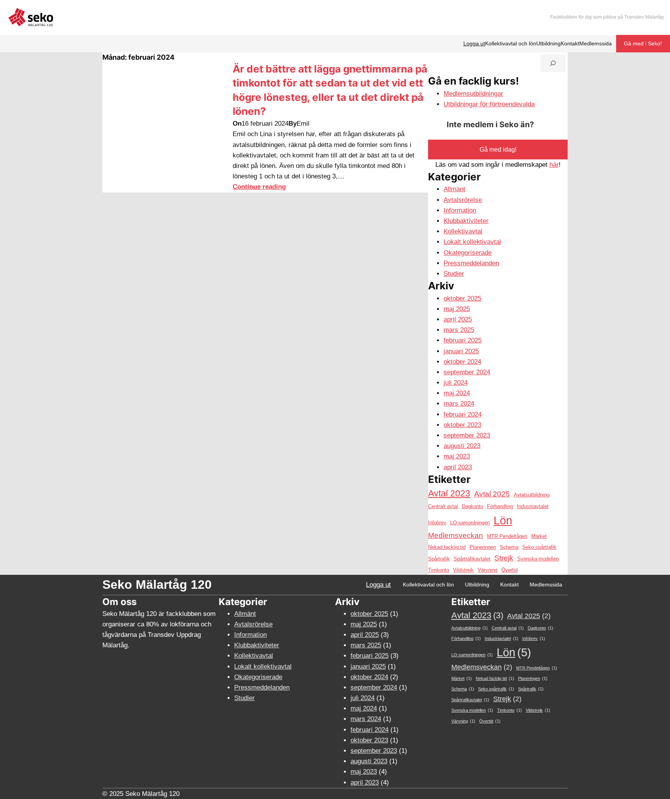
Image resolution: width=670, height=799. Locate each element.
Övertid (509, 570)
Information (460, 210)
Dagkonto (472, 506)
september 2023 (467, 435)
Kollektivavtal (463, 231)
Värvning (487, 570)
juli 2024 (456, 382)
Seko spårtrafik (539, 547)
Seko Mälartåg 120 (157, 584)
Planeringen (483, 547)
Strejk (503, 558)
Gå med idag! (498, 149)
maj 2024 (457, 393)
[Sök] (553, 63)
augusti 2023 (462, 446)
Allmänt (454, 189)
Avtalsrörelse (463, 200)
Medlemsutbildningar (473, 93)
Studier (454, 273)
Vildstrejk (463, 570)
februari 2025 (463, 340)
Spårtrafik (439, 559)
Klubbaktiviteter (466, 221)
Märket (539, 536)
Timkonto (438, 570)
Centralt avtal (443, 506)
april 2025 (458, 319)
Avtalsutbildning (531, 495)
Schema (509, 547)
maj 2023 (457, 456)
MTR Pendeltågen (507, 536)
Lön (503, 520)
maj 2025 (457, 309)
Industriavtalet (533, 506)
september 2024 (467, 372)
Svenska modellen (538, 559)
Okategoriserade (468, 252)
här (554, 164)
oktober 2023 (462, 425)
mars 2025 (459, 330)
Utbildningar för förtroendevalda (489, 104)
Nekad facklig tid (447, 547)
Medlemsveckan (455, 535)
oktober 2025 (462, 298)
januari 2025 (461, 351)
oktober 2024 (462, 361)
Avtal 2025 (492, 494)
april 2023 (458, 467)
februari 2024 (463, 414)
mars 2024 (459, 403)
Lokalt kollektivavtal (472, 242)
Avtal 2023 (449, 493)
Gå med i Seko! (643, 43)
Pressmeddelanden (471, 263)
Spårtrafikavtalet (472, 559)
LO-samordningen (470, 523)
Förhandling (500, 506)
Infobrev (437, 523)
